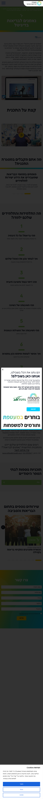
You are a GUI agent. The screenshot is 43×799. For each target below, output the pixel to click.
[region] (21, 782)
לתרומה (33, 410)
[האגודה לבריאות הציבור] (34, 3)
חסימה (22, 795)
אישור (21, 784)
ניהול (21, 789)
